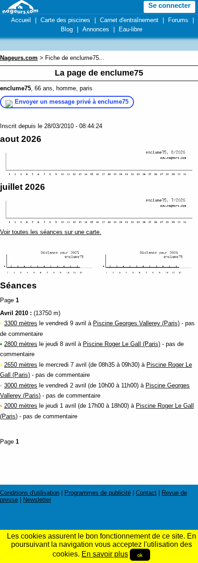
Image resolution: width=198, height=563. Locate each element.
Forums (178, 20)
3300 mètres (20, 323)
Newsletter (37, 499)
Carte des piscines (65, 20)
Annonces (95, 29)
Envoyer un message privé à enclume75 (71, 101)
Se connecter (169, 5)
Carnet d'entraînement (129, 20)
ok (140, 554)
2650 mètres (20, 364)
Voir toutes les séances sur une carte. (50, 232)
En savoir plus (105, 554)
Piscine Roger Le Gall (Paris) (121, 343)
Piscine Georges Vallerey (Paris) (136, 323)
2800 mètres (20, 343)
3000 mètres (20, 385)
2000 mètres (20, 405)
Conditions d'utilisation (29, 492)
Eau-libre (130, 29)
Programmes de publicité (97, 492)
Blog (67, 29)
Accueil (21, 20)
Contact (146, 492)
